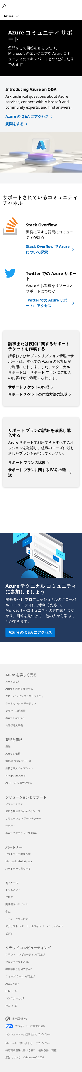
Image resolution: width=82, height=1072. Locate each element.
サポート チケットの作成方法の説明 (37, 394)
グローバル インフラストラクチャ (24, 696)
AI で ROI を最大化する (18, 782)
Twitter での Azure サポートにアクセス (46, 303)
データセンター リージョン (20, 703)
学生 (7, 911)
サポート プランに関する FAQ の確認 (37, 472)
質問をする (14, 123)
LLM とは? (11, 991)
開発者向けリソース (16, 904)
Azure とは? (12, 681)
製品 (7, 746)
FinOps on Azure (15, 775)
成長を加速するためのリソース (23, 811)
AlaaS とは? (12, 983)
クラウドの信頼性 (15, 710)
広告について (12, 1057)
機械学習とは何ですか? (18, 969)
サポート (10, 825)
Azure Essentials (14, 718)
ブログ (9, 897)
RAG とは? (11, 1005)
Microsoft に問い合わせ (19, 1043)
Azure (9, 16)
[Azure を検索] (4, 6)
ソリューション (14, 803)
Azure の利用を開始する (19, 688)
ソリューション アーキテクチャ (23, 818)
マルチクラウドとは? (17, 961)
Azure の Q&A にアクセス (27, 116)
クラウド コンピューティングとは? (25, 954)
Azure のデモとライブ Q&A (21, 833)
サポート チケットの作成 (28, 386)
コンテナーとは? (14, 998)
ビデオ (9, 933)
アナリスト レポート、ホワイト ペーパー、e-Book (34, 926)
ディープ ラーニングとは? (20, 976)
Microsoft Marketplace (18, 861)
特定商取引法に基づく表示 (20, 1050)
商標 (53, 1050)
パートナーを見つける (18, 868)
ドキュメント (12, 889)
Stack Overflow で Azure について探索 (47, 249)
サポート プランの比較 (27, 462)
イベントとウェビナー (18, 918)
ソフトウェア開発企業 (18, 854)
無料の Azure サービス (18, 761)
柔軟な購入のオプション (19, 768)
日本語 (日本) (19, 1018)
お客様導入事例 (14, 725)
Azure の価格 (12, 753)
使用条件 (43, 1050)
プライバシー (43, 1043)
